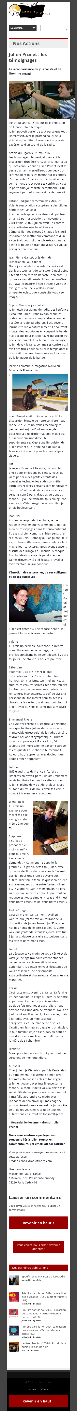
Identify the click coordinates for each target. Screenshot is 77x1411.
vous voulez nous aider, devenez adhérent (38, 1247)
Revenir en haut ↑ (38, 1222)
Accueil (33, 1389)
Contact (45, 1389)
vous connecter (32, 1206)
